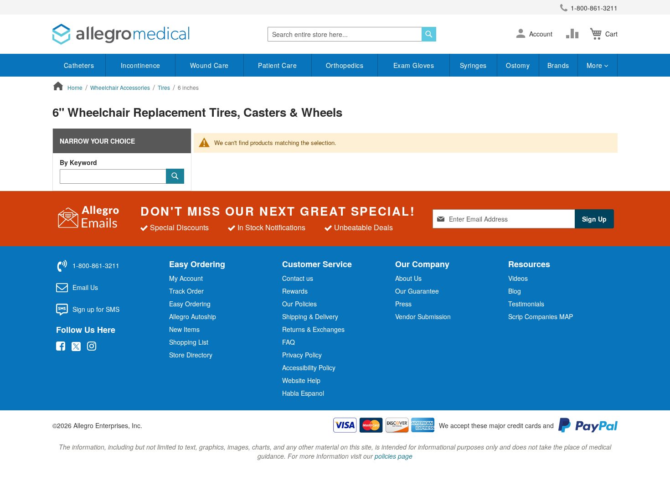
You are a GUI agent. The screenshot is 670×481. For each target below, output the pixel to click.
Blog (514, 290)
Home (75, 87)
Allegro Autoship (192, 316)
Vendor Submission (423, 316)
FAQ (288, 342)
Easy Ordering (190, 303)
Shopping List (188, 342)
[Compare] (574, 33)
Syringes (473, 65)
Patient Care (277, 65)
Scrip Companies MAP (540, 316)
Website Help (301, 380)
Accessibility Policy (308, 367)
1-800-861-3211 (594, 7)
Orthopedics (345, 65)
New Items (184, 329)
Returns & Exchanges (313, 329)
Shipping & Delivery (310, 316)
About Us (408, 278)
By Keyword (78, 162)
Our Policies (299, 303)
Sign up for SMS (95, 309)
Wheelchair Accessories (120, 87)
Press (403, 303)
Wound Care (209, 65)
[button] (520, 34)
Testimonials (526, 303)
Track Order (186, 290)
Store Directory (190, 354)
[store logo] (120, 34)
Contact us (297, 278)
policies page (393, 455)
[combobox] (352, 34)
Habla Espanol (303, 393)
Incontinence (140, 65)
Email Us (85, 287)
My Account (186, 278)
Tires (164, 87)
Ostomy (518, 65)
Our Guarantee (417, 290)
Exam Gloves (413, 65)
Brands (558, 65)
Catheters (79, 65)
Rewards (295, 290)
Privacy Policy (302, 354)
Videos (518, 278)
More (596, 65)
